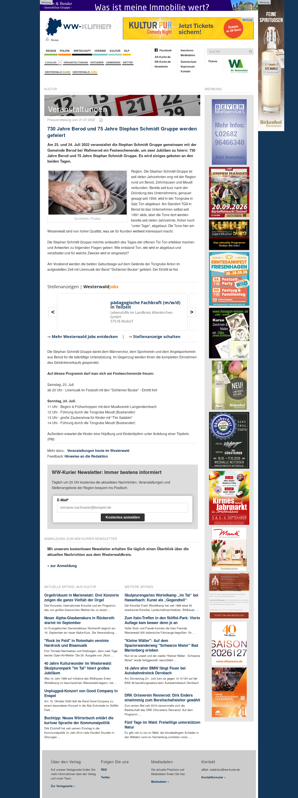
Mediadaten (188, 55)
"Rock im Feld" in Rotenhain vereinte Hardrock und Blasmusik (76, 643)
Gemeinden (113, 62)
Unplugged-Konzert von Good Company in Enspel (81, 693)
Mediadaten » (160, 781)
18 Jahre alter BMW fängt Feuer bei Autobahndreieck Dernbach (155, 670)
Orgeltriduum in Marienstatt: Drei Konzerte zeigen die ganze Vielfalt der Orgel (81, 597)
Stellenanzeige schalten (156, 336)
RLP (126, 51)
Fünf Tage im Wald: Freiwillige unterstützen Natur (162, 725)
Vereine (100, 51)
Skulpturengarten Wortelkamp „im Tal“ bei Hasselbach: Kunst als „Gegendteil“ (161, 597)
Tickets (212, 61)
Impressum (188, 66)
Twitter (105, 777)
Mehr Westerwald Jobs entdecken (85, 336)
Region (51, 51)
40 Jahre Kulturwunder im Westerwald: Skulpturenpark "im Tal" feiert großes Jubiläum (78, 668)
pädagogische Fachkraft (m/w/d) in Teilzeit (145, 305)
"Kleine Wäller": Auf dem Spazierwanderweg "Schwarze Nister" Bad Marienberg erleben (161, 645)
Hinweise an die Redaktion (86, 456)
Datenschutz (188, 62)
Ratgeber (97, 62)
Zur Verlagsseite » (63, 786)
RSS (104, 769)
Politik (64, 51)
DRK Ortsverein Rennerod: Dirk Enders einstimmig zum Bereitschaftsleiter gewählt (162, 697)
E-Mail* (63, 500)
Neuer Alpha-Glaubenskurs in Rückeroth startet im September (79, 620)
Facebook (165, 50)
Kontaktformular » (213, 777)
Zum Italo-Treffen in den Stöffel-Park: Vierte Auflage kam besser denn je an (162, 620)
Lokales (51, 62)
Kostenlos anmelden (123, 517)
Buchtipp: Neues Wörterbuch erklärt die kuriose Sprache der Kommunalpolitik (78, 720)
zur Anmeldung (63, 565)
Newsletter (161, 66)
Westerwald (57, 72)
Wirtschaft (82, 51)
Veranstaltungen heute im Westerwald (98, 450)
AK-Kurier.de (163, 57)
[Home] (47, 39)
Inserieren (187, 50)
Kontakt (185, 71)
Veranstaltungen (75, 62)
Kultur (115, 51)
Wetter (128, 62)
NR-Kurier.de (163, 62)
